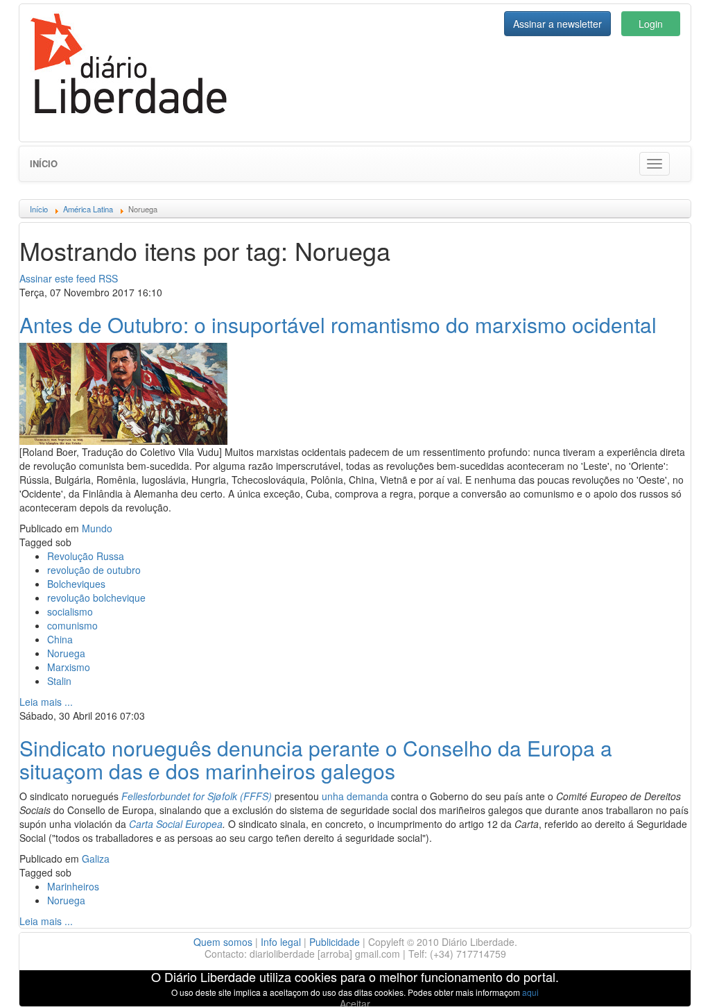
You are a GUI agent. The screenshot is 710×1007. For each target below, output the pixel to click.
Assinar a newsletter (557, 24)
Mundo (97, 528)
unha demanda (355, 796)
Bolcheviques (76, 584)
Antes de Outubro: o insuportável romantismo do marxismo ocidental (338, 324)
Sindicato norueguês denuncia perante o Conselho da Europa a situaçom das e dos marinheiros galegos (315, 759)
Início (44, 163)
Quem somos (222, 942)
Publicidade (334, 942)
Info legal (281, 942)
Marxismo (68, 667)
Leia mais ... (46, 702)
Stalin (59, 681)
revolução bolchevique (96, 597)
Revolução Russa (85, 556)
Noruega (66, 653)
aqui (530, 992)
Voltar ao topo (669, 978)
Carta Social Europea (176, 824)
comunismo (72, 625)
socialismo (70, 611)
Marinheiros (73, 886)
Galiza (96, 858)
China (60, 639)
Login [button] (651, 24)
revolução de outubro (94, 570)
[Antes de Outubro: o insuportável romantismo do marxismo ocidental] (123, 392)
